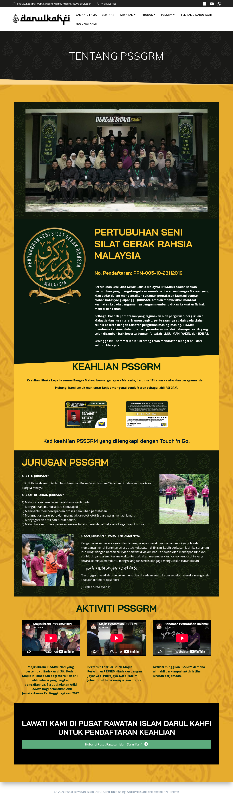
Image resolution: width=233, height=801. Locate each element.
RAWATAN (126, 14)
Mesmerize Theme (166, 792)
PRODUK (147, 14)
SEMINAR (108, 14)
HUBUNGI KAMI (86, 23)
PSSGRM (166, 14)
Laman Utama (86, 14)
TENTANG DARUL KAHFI (197, 14)
